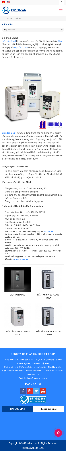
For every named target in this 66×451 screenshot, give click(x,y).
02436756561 (18, 371)
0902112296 (57, 371)
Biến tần (18, 18)
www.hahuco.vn (21, 259)
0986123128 (33, 374)
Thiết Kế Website (30, 448)
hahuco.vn (48, 231)
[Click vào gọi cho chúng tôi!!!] (58, 433)
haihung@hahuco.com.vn (35, 378)
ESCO (41, 448)
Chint (9, 18)
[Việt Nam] (3, 2)
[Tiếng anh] (8, 2)
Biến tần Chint (9, 41)
